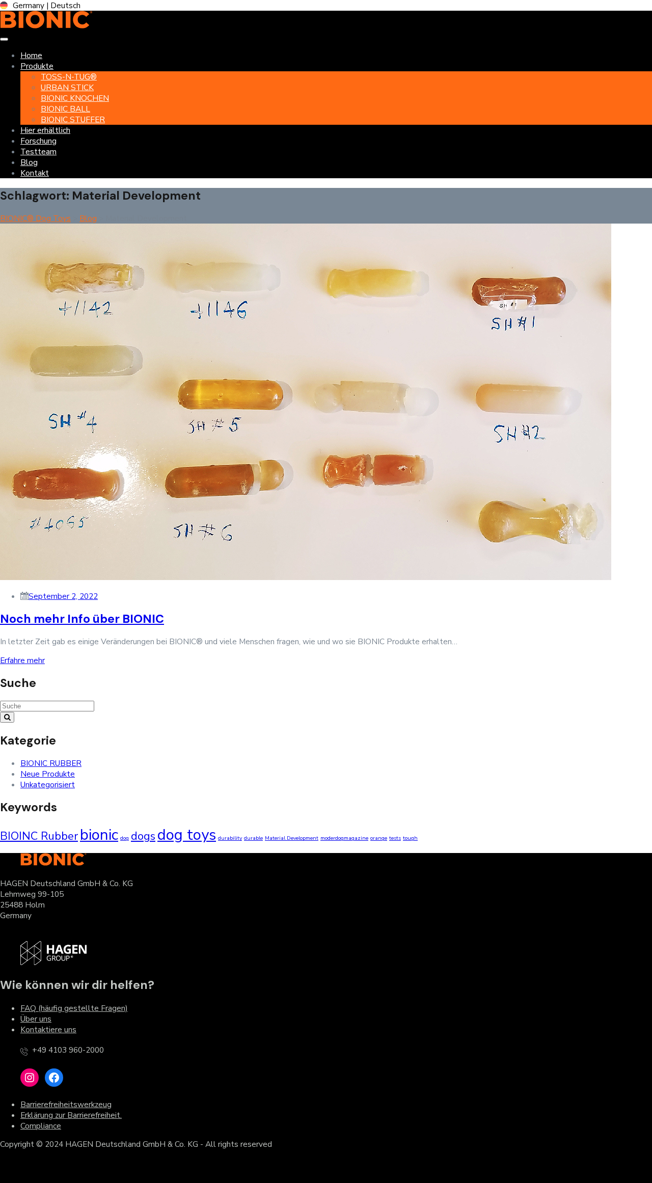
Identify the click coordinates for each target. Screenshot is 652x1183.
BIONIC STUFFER (73, 119)
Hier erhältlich (45, 130)
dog (124, 838)
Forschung (38, 140)
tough (410, 838)
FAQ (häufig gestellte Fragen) (74, 1008)
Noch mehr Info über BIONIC (82, 618)
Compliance (40, 1125)
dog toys (186, 834)
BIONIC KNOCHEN (75, 98)
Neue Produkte (47, 773)
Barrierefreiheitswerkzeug (66, 1104)
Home (31, 55)
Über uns (35, 1018)
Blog (29, 162)
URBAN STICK (67, 87)
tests (395, 838)
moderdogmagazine (344, 838)
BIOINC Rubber (39, 836)
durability (230, 838)
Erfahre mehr (22, 660)
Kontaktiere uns (48, 1029)
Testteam (38, 151)
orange (378, 838)
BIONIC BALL (65, 108)
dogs (143, 836)
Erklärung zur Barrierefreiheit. (71, 1115)
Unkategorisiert (47, 784)
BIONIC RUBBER (51, 763)
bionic (99, 834)
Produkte (36, 66)
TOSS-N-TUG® (69, 76)
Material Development (291, 838)
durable (253, 838)
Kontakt (34, 173)
